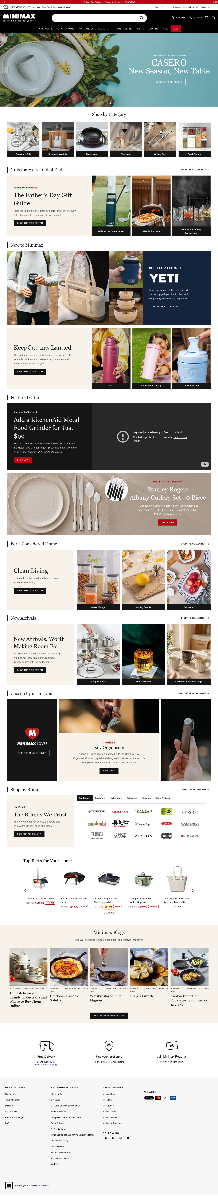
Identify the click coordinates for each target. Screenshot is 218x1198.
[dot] (107, 103)
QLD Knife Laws (58, 1129)
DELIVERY (27, 7)
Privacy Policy (57, 1146)
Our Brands (108, 1106)
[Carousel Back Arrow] (5, 70)
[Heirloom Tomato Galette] (69, 967)
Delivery (9, 1106)
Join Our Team (110, 1111)
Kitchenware (65, 29)
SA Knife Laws (57, 1123)
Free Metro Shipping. (46, 1064)
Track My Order (12, 1100)
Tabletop (104, 29)
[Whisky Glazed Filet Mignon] (109, 967)
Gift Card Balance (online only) (65, 1106)
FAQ (7, 1123)
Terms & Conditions (60, 1158)
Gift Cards (55, 1100)
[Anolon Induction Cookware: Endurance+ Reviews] (190, 967)
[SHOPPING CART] (213, 17)
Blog (156, 7)
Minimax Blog (109, 1094)
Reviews (176, 7)
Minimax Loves (110, 1117)
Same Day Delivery (49, 7)
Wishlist (54, 1164)
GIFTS (140, 29)
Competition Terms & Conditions (66, 1117)
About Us (165, 7)
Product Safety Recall (61, 1152)
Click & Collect (67, 7)
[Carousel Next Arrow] (205, 358)
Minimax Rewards (190, 7)
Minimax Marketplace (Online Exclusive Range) (73, 1135)
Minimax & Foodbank (113, 1123)
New (165, 29)
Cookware (46, 29)
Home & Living (124, 29)
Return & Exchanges (14, 1117)
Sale (176, 29)
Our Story (107, 1100)
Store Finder (57, 1094)
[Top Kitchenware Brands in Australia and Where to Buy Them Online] (28, 967)
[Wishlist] (207, 17)
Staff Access (44, 1186)
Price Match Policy (59, 1140)
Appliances (86, 29)
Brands (154, 29)
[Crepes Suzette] (149, 967)
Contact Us (205, 7)
